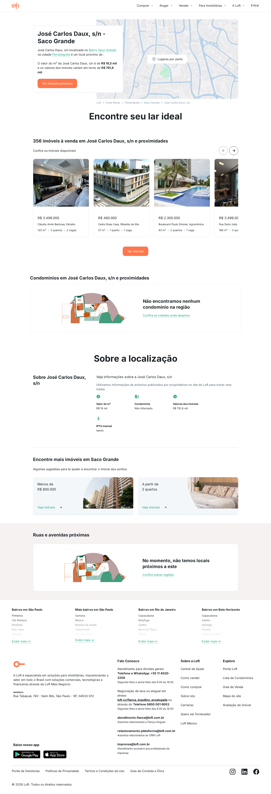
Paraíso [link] (206, 629)
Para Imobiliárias (210, 5)
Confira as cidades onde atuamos (166, 315)
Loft (98, 102)
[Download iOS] (55, 755)
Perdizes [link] (17, 624)
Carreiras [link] (187, 705)
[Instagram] (233, 772)
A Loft (236, 5)
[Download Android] (26, 755)
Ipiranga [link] (207, 624)
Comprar (143, 5)
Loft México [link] (189, 723)
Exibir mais (19, 641)
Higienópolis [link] (82, 629)
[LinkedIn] (244, 772)
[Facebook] (256, 772)
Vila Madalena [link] (83, 634)
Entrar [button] (255, 5)
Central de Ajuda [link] (192, 669)
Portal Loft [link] (230, 669)
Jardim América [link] (211, 634)
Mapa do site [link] (232, 696)
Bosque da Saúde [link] (86, 624)
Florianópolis (132, 102)
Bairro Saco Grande (102, 50)
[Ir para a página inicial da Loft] (17, 6)
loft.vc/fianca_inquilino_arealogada (142, 700)
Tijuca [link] (142, 634)
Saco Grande (152, 102)
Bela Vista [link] (18, 629)
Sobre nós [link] (188, 696)
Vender (184, 5)
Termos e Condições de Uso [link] (104, 771)
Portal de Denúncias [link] (26, 771)
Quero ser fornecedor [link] (196, 714)
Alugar (163, 5)
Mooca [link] (79, 620)
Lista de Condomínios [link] (238, 678)
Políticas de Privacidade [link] (62, 771)
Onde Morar (113, 102)
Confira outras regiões (158, 575)
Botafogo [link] (144, 620)
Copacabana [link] (146, 615)
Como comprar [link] (191, 687)
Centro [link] (142, 624)
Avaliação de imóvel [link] (237, 705)
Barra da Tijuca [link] (147, 629)
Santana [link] (80, 615)
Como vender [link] (190, 678)
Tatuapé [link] (17, 634)
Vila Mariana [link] (19, 620)
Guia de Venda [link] (233, 687)
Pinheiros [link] (17, 615)
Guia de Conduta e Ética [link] (147, 771)
